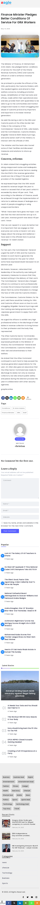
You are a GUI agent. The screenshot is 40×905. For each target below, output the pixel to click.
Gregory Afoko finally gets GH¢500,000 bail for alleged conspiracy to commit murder (23, 822)
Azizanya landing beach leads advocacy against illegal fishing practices (20, 693)
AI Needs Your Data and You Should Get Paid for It (22, 706)
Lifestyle (5, 868)
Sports (5, 883)
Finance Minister (8, 412)
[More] (23, 396)
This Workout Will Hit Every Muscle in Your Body (22, 718)
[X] (7, 396)
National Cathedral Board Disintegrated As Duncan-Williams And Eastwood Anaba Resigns (21, 595)
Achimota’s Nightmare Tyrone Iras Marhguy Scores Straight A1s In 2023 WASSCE (20, 623)
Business (5, 878)
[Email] (19, 396)
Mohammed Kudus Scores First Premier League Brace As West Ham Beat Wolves (20, 637)
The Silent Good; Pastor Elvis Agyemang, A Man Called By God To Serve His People (20, 582)
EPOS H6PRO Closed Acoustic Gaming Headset (20, 740)
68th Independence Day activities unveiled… (21, 835)
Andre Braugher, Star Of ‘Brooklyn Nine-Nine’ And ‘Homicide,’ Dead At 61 (20, 609)
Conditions (6, 408)
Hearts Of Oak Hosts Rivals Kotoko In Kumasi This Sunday (20, 650)
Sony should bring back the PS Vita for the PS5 (22, 729)
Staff (25, 412)
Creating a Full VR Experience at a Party (22, 752)
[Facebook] (3, 396)
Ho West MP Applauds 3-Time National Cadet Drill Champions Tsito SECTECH (21, 568)
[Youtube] (32, 897)
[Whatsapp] (15, 396)
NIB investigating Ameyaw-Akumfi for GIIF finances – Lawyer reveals (25, 847)
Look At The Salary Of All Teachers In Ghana (20, 554)
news (4, 862)
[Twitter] (27, 897)
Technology (7, 873)
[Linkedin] (11, 396)
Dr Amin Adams (19, 408)
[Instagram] (36, 897)
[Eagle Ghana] (6, 2)
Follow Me (20, 439)
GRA (18, 412)
